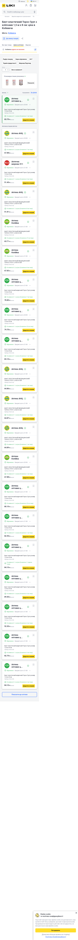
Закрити (76, 913)
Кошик (35, 5)
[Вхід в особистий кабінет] (26, 5)
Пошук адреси (3, 49)
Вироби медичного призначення (21, 16)
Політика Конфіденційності (55, 937)
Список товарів (30, 5)
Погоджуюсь (55, 930)
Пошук (4, 11)
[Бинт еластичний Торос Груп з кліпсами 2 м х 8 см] (14, 82)
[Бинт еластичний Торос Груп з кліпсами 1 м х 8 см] (7, 82)
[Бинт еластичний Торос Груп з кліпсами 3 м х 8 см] (21, 82)
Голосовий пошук (34, 11)
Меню (3, 5)
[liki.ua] (10, 5)
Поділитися (22, 38)
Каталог (7, 16)
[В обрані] (33, 98)
